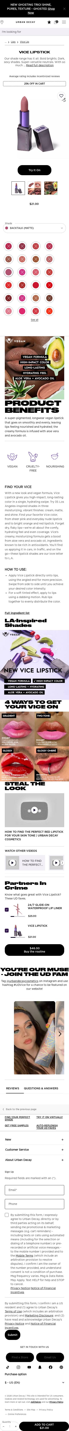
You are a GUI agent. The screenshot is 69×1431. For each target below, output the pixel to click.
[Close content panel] (64, 8)
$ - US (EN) (12, 1382)
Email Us (50, 1357)
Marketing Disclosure (39, 1315)
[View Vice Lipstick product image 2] (34, 188)
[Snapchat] (40, 1367)
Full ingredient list (17, 613)
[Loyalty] (49, 21)
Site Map (31, 1410)
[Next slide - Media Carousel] (60, 1034)
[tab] (25, 863)
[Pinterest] (61, 1367)
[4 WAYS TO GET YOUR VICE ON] (34, 746)
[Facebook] (50, 1367)
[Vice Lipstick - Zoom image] (34, 124)
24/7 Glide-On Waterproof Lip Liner (45, 906)
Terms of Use (13, 1311)
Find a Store (20, 1357)
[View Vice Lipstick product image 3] (50, 188)
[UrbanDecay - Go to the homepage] (25, 22)
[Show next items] (62, 862)
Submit (12, 1334)
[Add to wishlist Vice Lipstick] (61, 96)
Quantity (6, 1422)
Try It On (40, 170)
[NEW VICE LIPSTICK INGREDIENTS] (34, 665)
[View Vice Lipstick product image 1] (18, 188)
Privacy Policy (56, 1402)
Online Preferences (17, 1414)
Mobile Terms (24, 1255)
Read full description (40, 65)
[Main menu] (64, 22)
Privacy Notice (20, 1288)
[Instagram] (18, 1367)
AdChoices (36, 1402)
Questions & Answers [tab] (41, 1088)
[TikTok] (7, 1367)
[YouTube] (29, 1367)
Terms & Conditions (14, 1410)
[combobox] (29, 32)
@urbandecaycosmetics (22, 981)
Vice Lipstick (37, 925)
